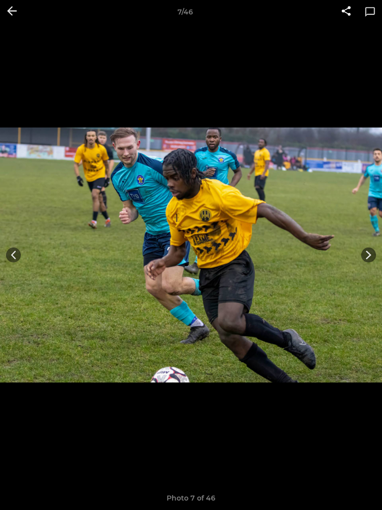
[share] (346, 12)
